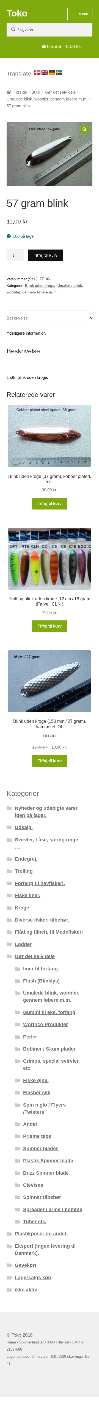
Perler (30, 1037)
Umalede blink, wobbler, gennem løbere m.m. (47, 99)
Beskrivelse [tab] (17, 318)
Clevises (33, 1185)
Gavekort (25, 1265)
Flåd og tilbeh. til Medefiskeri (49, 932)
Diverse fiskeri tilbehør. (42, 920)
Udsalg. (24, 827)
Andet (30, 1124)
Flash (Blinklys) (41, 981)
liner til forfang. (41, 969)
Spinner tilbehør (42, 1197)
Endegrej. (26, 859)
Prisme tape (37, 1136)
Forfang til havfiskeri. (40, 883)
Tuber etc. (34, 1221)
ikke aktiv (26, 1289)
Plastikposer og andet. (41, 1233)
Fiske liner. (27, 895)
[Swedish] (59, 72)
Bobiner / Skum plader (49, 1049)
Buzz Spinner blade (46, 1173)
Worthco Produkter (45, 1024)
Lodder (23, 944)
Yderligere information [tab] (26, 333)
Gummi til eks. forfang (49, 1012)
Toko (17, 13)
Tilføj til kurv (45, 255)
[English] (44, 72)
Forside (20, 92)
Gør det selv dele (60, 92)
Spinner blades (41, 1148)
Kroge (22, 908)
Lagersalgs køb (33, 1277)
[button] (85, 129)
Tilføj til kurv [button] (50, 503)
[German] (51, 72)
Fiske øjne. (36, 1080)
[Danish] (37, 72)
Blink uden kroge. (40, 286)
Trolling (24, 871)
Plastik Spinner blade (48, 1160)
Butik (35, 92)
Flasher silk (36, 1092)
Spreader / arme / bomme (52, 1209)
